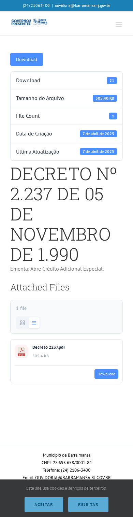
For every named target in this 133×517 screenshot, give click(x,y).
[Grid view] (22, 322)
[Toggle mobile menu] (119, 24)
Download (26, 59)
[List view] (34, 322)
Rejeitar (88, 504)
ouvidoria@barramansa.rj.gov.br (82, 5)
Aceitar (43, 504)
